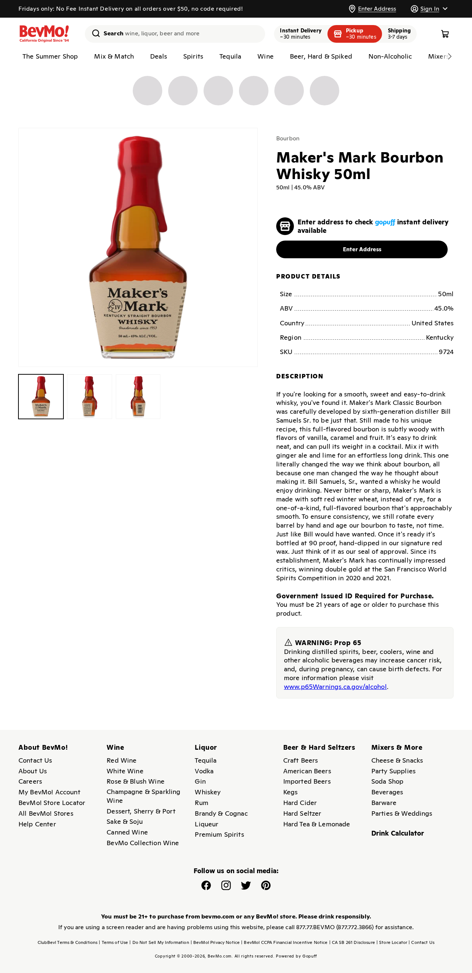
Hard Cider (300, 802)
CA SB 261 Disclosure (352, 942)
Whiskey (208, 792)
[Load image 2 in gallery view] (89, 396)
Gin (200, 781)
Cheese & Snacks (397, 760)
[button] (429, 8)
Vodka (204, 771)
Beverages (387, 792)
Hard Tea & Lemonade (316, 824)
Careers (30, 781)
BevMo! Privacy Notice (215, 942)
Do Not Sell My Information (159, 942)
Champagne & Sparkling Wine (143, 796)
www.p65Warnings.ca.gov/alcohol (335, 686)
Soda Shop (387, 781)
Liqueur (206, 824)
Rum (201, 802)
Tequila (205, 760)
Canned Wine (127, 832)
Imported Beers (307, 781)
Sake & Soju (125, 821)
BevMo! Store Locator (51, 802)
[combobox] (175, 33)
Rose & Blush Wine (135, 781)
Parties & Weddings (402, 813)
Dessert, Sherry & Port (141, 811)
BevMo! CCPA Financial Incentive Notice (284, 942)
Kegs (290, 792)
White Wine (125, 771)
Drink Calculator (397, 833)
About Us (32, 771)
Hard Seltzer (302, 813)
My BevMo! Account (49, 792)
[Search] (93, 33)
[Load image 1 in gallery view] (40, 396)
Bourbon (287, 138)
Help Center (37, 824)
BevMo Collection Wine (143, 843)
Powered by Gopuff (296, 956)
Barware (383, 802)
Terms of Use (113, 942)
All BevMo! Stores (45, 813)
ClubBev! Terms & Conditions (67, 942)
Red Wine (121, 760)
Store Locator (391, 942)
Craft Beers (300, 760)
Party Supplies (393, 771)
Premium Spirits (219, 834)
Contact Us (35, 760)
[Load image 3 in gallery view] (138, 396)
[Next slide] (449, 56)
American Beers (307, 771)
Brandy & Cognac (221, 813)
